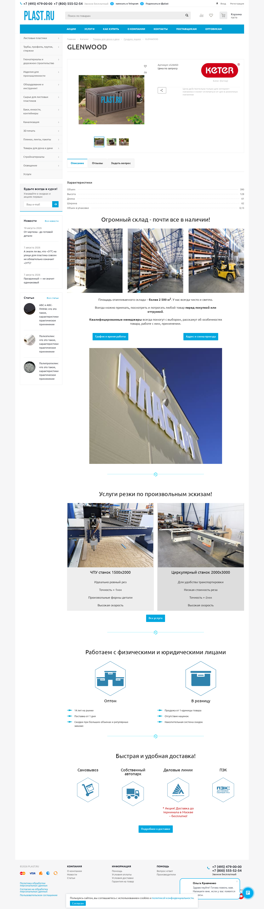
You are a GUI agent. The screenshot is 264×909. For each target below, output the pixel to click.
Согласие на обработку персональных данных (34, 890)
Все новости (52, 220)
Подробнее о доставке (155, 829)
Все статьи (53, 297)
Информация (121, 866)
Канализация (31, 122)
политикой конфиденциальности (172, 898)
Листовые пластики (35, 38)
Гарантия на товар (123, 881)
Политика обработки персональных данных (34, 884)
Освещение (30, 165)
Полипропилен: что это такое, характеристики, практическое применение (49, 371)
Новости (72, 874)
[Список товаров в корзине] (231, 18)
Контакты (161, 28)
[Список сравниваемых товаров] (202, 16)
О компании (136, 28)
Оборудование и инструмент (33, 86)
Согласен (78, 903)
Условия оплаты (122, 874)
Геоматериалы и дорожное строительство (38, 61)
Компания (74, 866)
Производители (166, 874)
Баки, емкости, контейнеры (32, 111)
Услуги (89, 28)
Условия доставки (123, 877)
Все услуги (156, 618)
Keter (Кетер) (220, 80)
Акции (71, 28)
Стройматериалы (33, 156)
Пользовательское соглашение (38, 895)
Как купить (111, 28)
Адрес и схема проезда (201, 336)
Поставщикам (186, 28)
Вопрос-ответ (165, 871)
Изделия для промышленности (34, 73)
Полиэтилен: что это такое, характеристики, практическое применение (49, 343)
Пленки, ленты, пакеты (37, 139)
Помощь (163, 866)
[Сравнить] (145, 72)
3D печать (29, 130)
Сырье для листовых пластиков (35, 98)
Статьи (71, 877)
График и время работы (110, 336)
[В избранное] (145, 66)
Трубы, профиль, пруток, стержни (38, 48)
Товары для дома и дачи (38, 148)
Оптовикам (213, 28)
